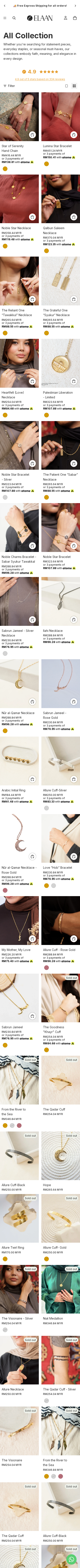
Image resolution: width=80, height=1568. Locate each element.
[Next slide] (75, 5)
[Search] (14, 18)
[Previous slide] (4, 5)
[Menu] (5, 18)
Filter (11, 86)
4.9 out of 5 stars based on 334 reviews (40, 79)
